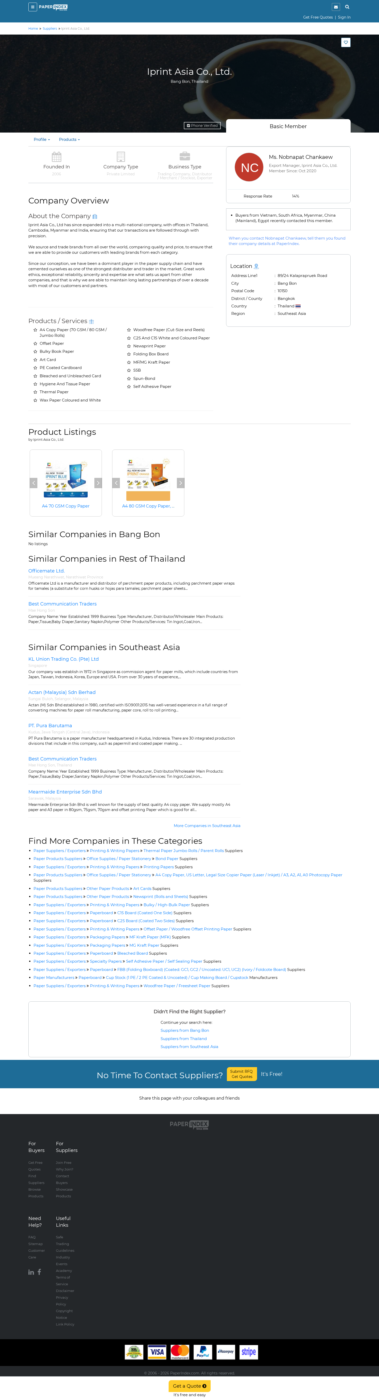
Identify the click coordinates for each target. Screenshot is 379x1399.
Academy (64, 1271)
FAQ (32, 1237)
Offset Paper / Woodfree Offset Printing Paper (197, 929)
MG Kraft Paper (153, 945)
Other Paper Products (108, 888)
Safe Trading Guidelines (65, 1244)
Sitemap (35, 1244)
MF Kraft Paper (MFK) (159, 937)
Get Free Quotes (318, 17)
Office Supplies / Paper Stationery (119, 858)
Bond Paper (176, 858)
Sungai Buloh (40, 699)
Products (68, 139)
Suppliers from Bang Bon (185, 1030)
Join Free (63, 1162)
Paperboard (101, 912)
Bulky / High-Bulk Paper (176, 904)
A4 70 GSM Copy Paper (65, 506)
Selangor (63, 699)
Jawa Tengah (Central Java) (66, 732)
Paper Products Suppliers (58, 858)
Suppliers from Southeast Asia (189, 1046)
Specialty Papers (106, 961)
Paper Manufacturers (54, 977)
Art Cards (151, 888)
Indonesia (101, 732)
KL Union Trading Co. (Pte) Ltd (63, 659)
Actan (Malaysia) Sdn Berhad (62, 692)
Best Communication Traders (62, 604)
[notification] (336, 7)
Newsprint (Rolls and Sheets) (170, 896)
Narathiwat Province (84, 577)
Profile (40, 139)
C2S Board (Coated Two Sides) (155, 920)
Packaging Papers (107, 937)
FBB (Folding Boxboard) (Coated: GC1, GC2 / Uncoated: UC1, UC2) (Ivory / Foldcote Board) (211, 969)
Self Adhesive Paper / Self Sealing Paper (173, 961)
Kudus (34, 732)
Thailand (64, 765)
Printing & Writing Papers (114, 850)
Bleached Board (142, 953)
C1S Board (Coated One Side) (154, 912)
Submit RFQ (242, 1074)
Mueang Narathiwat (46, 577)
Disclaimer (65, 1291)
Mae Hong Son (41, 610)
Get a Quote (187, 1386)
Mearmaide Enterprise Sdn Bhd (65, 792)
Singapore (37, 665)
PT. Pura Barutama (50, 726)
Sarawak (36, 798)
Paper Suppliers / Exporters (60, 850)
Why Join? (64, 1169)
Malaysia (80, 699)
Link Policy (65, 1324)
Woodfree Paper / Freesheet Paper (186, 985)
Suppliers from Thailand (184, 1038)
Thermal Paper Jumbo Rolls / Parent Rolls (193, 850)
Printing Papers (168, 866)
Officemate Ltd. (46, 571)
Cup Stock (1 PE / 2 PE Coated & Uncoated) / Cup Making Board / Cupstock (191, 977)
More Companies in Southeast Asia (207, 825)
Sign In (344, 17)
